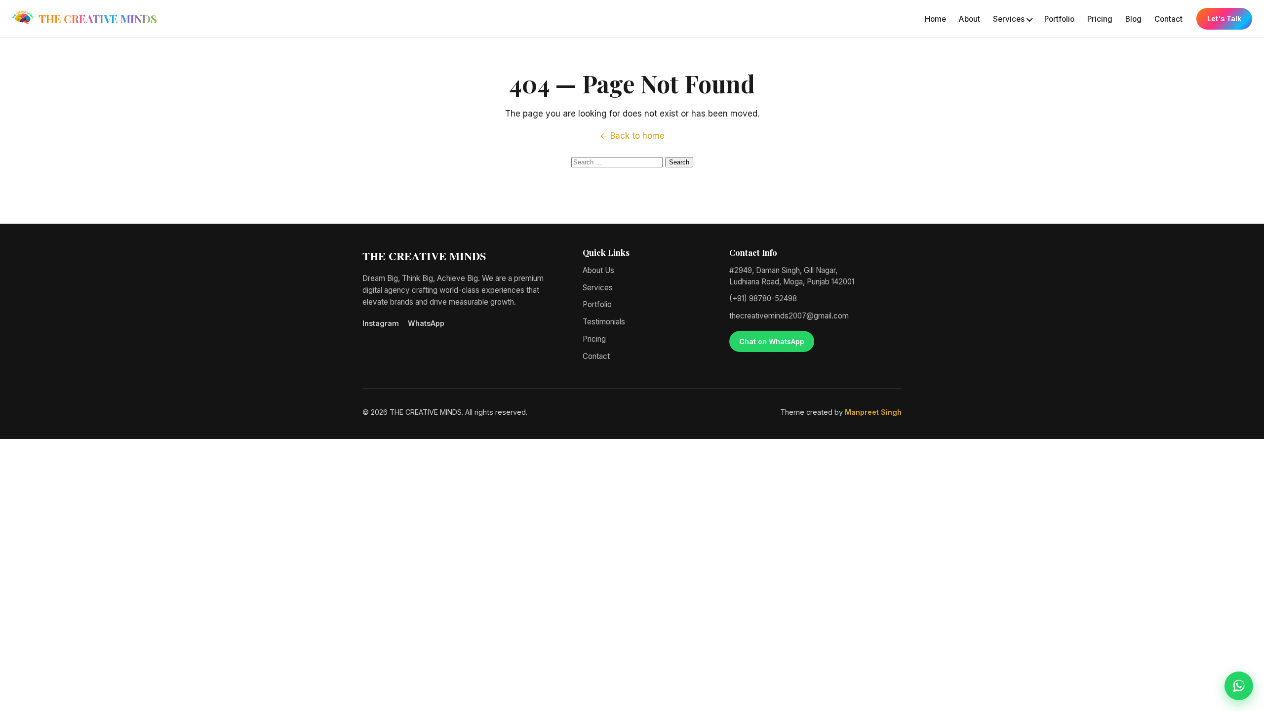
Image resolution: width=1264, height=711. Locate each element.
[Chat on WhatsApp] (1238, 686)
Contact (1168, 19)
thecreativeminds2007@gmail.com (789, 315)
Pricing (1099, 19)
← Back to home (632, 136)
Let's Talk (1224, 18)
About (969, 19)
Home (935, 19)
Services (1009, 19)
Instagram (380, 323)
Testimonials (604, 321)
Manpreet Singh (873, 412)
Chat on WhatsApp (771, 341)
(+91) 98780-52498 (763, 298)
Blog (1133, 19)
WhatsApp (426, 323)
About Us (598, 270)
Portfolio (1059, 19)
